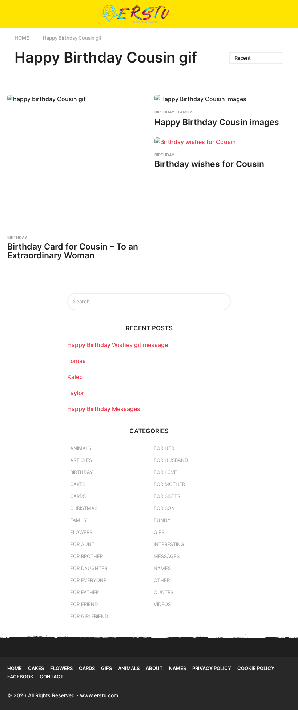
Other (162, 580)
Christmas (83, 508)
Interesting (169, 544)
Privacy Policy (211, 668)
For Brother (86, 556)
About (154, 668)
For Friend (84, 604)
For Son (164, 508)
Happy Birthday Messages (103, 408)
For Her (164, 448)
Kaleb (75, 376)
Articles (81, 460)
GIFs (159, 532)
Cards (78, 496)
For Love (165, 472)
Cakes (77, 484)
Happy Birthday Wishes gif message (117, 344)
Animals (80, 448)
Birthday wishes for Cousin (209, 164)
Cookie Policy (255, 668)
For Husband (171, 460)
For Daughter (88, 568)
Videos (162, 604)
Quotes (163, 592)
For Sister (167, 496)
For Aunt (82, 544)
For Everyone (88, 580)
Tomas (76, 360)
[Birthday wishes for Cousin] (222, 141)
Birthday (17, 237)
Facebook (20, 676)
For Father (84, 592)
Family (185, 112)
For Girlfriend (89, 616)
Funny (162, 520)
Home (14, 668)
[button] (11, 14)
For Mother (169, 484)
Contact (52, 676)
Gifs (106, 668)
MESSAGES (167, 556)
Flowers (81, 532)
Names (162, 568)
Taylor (75, 392)
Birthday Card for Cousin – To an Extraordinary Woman (72, 251)
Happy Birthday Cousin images (216, 122)
